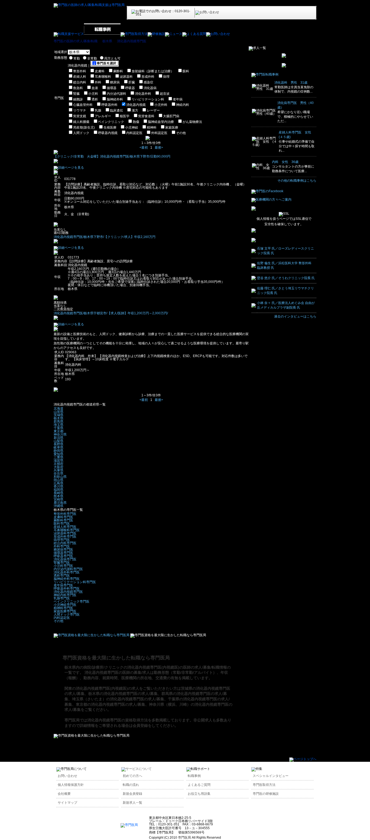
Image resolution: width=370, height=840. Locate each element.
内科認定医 (134, 133)
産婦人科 (79, 77)
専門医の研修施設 (266, 794)
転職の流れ (131, 785)
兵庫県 (58, 470)
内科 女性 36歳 (285, 162)
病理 (166, 77)
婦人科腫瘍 (81, 122)
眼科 (186, 71)
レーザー (153, 110)
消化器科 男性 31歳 (290, 82)
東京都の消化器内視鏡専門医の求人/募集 (110, 704)
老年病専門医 (63, 585)
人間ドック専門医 (67, 614)
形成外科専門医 (65, 536)
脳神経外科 (115, 99)
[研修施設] (156, 34)
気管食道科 (146, 116)
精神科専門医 (63, 608)
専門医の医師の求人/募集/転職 (76, 41)
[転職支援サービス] (69, 34)
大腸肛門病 (171, 116)
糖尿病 (115, 82)
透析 (95, 99)
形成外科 (147, 77)
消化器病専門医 (65, 559)
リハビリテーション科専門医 (75, 582)
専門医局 (72, 720)
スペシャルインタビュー (270, 776)
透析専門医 (62, 575)
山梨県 (58, 441)
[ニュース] (173, 34)
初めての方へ (132, 776)
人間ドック (81, 133)
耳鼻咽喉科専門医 (67, 530)
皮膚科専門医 (63, 517)
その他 (181, 133)
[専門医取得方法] (134, 34)
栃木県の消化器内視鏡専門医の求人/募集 (123, 693)
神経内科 (182, 105)
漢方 (135, 110)
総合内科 (79, 82)
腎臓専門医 (62, 562)
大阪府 (58, 467)
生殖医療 (109, 127)
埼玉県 (58, 425)
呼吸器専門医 (63, 556)
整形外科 (79, 71)
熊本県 (58, 496)
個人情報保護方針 (71, 785)
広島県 (58, 483)
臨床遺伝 (116, 110)
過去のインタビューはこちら (295, 316)
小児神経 (131, 127)
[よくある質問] (194, 34)
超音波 (165, 94)
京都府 (58, 464)
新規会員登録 (132, 794)
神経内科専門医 (65, 595)
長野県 (58, 444)
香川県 (58, 486)
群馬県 (58, 421)
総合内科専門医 (65, 543)
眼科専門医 (62, 523)
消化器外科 (143, 94)
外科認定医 (159, 133)
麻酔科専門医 (63, 520)
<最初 (143, 147)
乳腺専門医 (62, 598)
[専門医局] (129, 825)
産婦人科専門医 (65, 527)
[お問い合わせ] (218, 34)
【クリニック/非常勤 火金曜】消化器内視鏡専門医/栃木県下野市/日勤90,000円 (112, 156)
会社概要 (64, 794)
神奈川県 (60, 434)
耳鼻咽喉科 (103, 77)
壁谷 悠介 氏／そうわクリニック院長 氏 (286, 278)
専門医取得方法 (264, 785)
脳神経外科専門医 (67, 579)
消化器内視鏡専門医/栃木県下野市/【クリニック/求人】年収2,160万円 (104, 237)
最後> (159, 147)
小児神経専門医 (65, 605)
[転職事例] (102, 34)
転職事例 (194, 776)
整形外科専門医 (65, 514)
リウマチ (79, 110)
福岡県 (58, 490)
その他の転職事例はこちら (296, 180)
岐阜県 (58, 447)
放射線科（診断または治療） (153, 71)
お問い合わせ (67, 776)
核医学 (124, 116)
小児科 (93, 94)
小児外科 (160, 105)
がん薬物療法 (192, 122)
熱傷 (136, 122)
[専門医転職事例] (264, 74)
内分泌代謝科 (116, 94)
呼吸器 (130, 88)
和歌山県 (60, 477)
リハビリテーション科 (148, 99)
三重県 (58, 457)
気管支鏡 (79, 116)
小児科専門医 (63, 566)
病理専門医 (62, 540)
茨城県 (58, 415)
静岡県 (58, 451)
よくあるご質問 (199, 785)
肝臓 (131, 82)
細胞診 (78, 99)
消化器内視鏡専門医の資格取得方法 (117, 720)
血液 (95, 88)
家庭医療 (171, 127)
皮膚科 (100, 71)
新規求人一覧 (132, 803)
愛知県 (58, 454)
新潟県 (58, 438)
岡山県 (58, 480)
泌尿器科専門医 (65, 533)
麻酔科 (118, 71)
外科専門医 (62, 546)
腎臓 (76, 94)
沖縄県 (58, 506)
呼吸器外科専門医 (67, 588)
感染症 (148, 82)
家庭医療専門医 (65, 611)
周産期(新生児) (84, 127)
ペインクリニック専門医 (71, 601)
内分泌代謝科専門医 (68, 569)
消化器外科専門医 (67, 572)
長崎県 (58, 493)
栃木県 (107, 41)
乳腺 (98, 110)
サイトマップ (67, 803)
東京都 (58, 431)
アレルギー (103, 116)
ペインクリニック (111, 122)
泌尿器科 (126, 77)
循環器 (111, 88)
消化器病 (150, 88)
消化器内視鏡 (136, 105)
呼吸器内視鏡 (108, 133)
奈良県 (58, 473)
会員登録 (140, 725)
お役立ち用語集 (199, 794)
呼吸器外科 (109, 105)
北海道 (58, 408)
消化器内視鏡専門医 (131, 41)
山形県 (58, 412)
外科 (98, 82)
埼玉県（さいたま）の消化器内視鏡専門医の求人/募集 (118, 699)
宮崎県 (58, 499)
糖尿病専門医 (63, 549)
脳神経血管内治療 (161, 122)
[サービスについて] (136, 769)
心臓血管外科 (83, 105)
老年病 (178, 99)
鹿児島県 (60, 503)
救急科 (78, 88)
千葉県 (58, 428)
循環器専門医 (63, 553)
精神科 (152, 127)
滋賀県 (58, 460)
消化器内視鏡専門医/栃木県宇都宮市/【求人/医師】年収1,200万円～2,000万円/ (111, 313)
